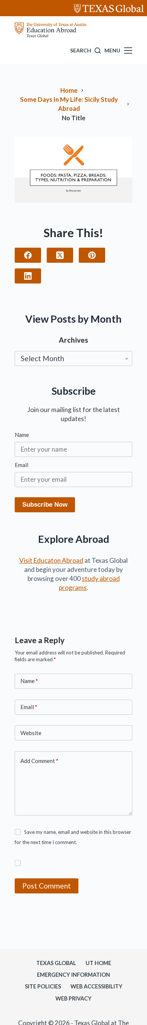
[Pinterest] (92, 255)
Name (22, 434)
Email (21, 464)
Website (30, 732)
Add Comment (39, 760)
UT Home (98, 963)
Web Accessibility (96, 986)
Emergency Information (73, 974)
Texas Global (56, 963)
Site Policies (43, 986)
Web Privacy (73, 998)
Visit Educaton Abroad (51, 560)
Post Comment (46, 885)
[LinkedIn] (28, 275)
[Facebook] (28, 255)
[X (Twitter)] (60, 255)
